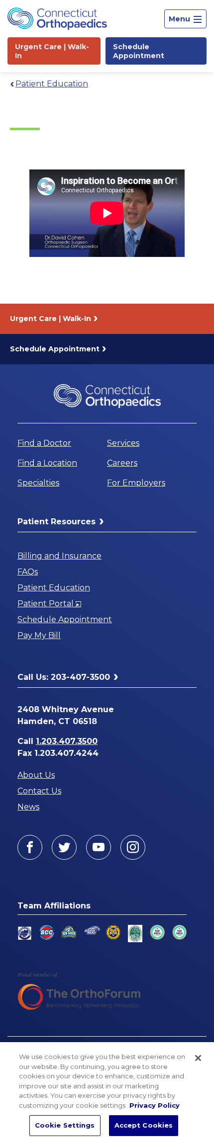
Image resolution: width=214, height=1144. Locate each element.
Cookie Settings (65, 1125)
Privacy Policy (154, 1105)
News (28, 807)
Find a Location (47, 463)
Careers (122, 463)
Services (123, 443)
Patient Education (51, 83)
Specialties (38, 483)
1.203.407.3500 (67, 741)
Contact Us (39, 791)
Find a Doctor (44, 443)
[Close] (198, 1058)
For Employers (136, 483)
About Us (36, 775)
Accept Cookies (143, 1125)
